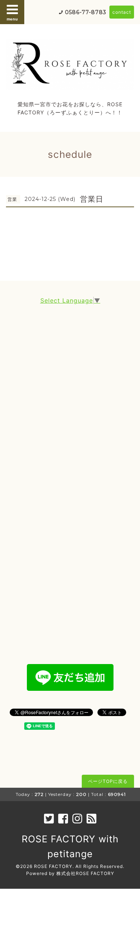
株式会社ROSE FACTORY (85, 873)
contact (121, 12)
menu (12, 19)
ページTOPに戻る (108, 781)
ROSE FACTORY (53, 866)
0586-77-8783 (85, 12)
